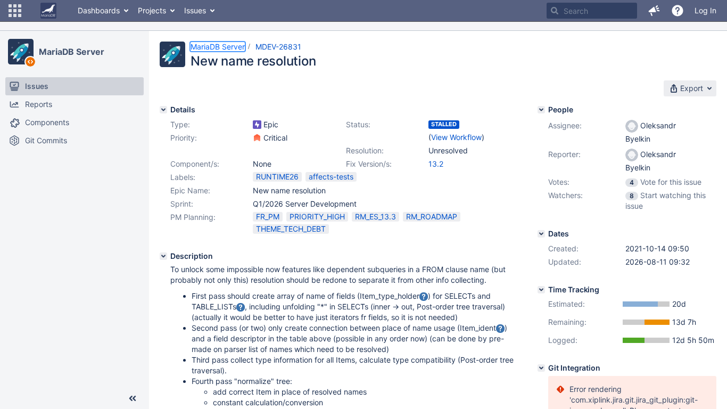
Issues (195, 10)
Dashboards (99, 10)
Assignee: (565, 125)
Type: (180, 124)
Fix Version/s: (369, 163)
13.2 (435, 163)
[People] (541, 109)
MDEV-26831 (278, 46)
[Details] (163, 109)
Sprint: (181, 203)
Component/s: (194, 163)
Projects (152, 10)
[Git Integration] (541, 368)
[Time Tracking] (541, 289)
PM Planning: (193, 217)
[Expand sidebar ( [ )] (132, 398)
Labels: (182, 177)
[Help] (677, 10)
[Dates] (541, 234)
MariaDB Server (71, 51)
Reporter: (564, 154)
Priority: (183, 137)
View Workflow (456, 137)
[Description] (163, 256)
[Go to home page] (48, 10)
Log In (705, 10)
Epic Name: (190, 190)
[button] (14, 10)
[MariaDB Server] (21, 51)
